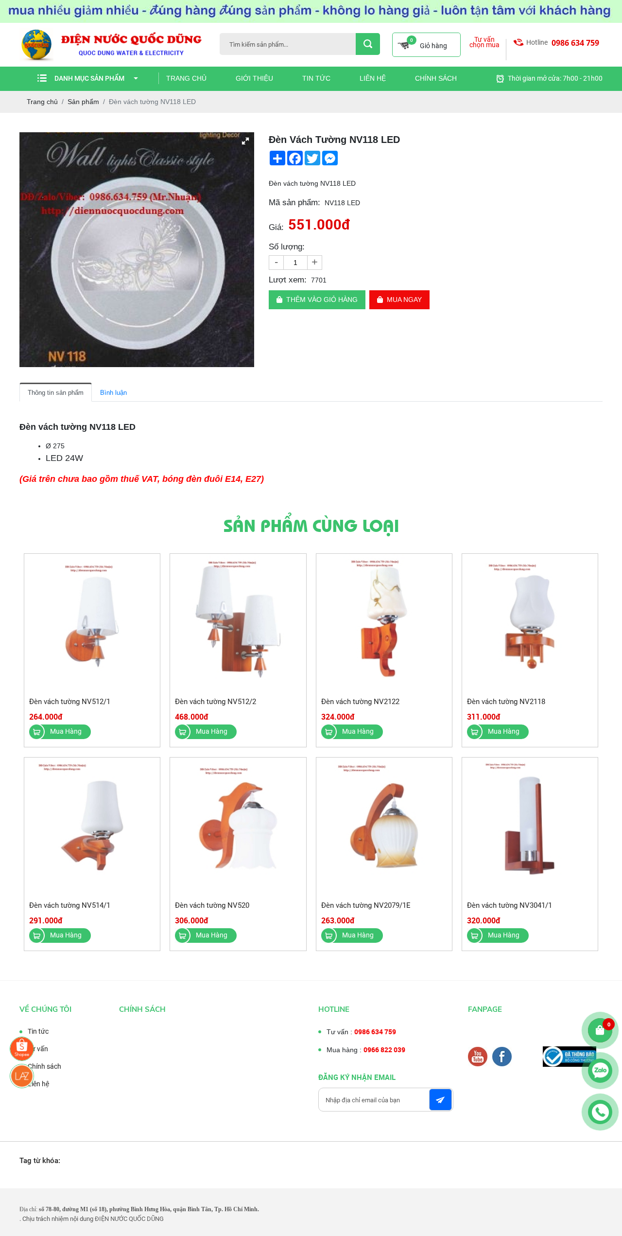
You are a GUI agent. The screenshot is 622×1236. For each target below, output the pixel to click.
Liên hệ (373, 78)
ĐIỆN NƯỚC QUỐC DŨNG (129, 1218)
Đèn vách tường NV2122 (360, 701)
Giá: (276, 227)
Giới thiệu (254, 78)
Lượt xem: (288, 279)
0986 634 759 (575, 42)
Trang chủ (186, 78)
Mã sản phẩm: (294, 202)
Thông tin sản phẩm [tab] (56, 392)
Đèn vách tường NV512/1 (69, 701)
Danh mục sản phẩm (89, 78)
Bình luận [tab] (113, 392)
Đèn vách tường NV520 (212, 905)
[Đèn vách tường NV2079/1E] (384, 826)
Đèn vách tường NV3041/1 (509, 905)
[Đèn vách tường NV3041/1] (530, 826)
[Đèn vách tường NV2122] (384, 622)
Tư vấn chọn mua (484, 42)
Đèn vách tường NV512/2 (215, 701)
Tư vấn (38, 1049)
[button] (245, 141)
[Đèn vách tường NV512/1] (92, 622)
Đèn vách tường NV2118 (506, 701)
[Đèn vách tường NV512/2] (238, 622)
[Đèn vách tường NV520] (238, 826)
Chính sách (436, 78)
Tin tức (316, 78)
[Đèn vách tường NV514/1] (92, 826)
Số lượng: (287, 246)
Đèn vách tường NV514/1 (69, 905)
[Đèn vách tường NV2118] (530, 622)
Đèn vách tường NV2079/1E (366, 905)
